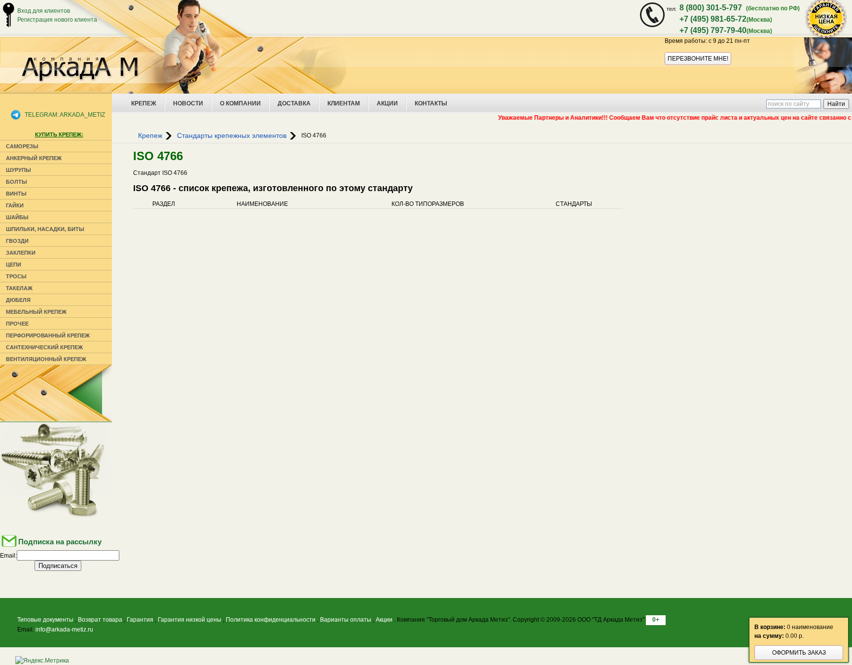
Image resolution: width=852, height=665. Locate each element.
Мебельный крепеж (36, 312)
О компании (240, 103)
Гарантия (140, 619)
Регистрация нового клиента (57, 19)
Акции (387, 103)
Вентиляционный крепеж (46, 359)
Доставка (294, 103)
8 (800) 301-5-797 (710, 7)
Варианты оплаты (345, 619)
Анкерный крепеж (34, 158)
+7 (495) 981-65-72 (712, 19)
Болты (16, 182)
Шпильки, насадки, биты (45, 229)
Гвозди (17, 241)
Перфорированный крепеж (48, 335)
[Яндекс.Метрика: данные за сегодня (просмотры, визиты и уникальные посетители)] (42, 660)
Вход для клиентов (43, 10)
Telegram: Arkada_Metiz (65, 114)
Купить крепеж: (59, 134)
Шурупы (18, 170)
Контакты (431, 103)
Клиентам (343, 103)
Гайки (15, 205)
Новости (188, 103)
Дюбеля (18, 300)
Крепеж (143, 103)
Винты (16, 194)
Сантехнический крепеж (44, 347)
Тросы (16, 276)
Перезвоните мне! (698, 58)
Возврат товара (100, 619)
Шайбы (17, 217)
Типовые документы (45, 619)
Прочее (17, 324)
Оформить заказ (799, 652)
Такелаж (19, 288)
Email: (8, 555)
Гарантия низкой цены (189, 619)
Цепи (13, 264)
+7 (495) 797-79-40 (712, 30)
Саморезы (22, 146)
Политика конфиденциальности (271, 619)
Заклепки (21, 253)
